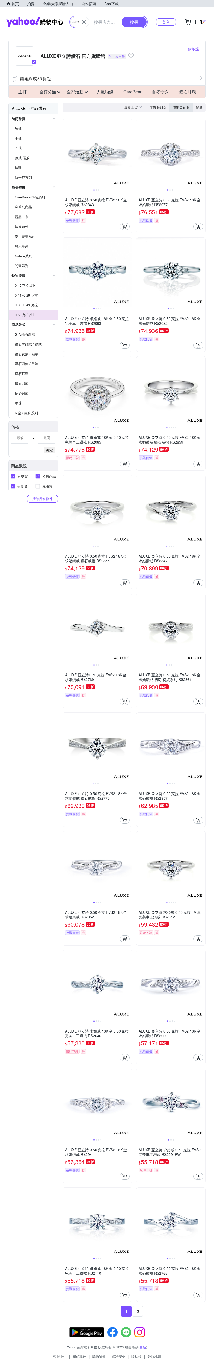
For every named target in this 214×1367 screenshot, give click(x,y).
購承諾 (193, 49)
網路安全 (118, 1356)
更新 (142, 1347)
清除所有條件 (42, 498)
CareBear (132, 92)
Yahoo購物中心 (34, 22)
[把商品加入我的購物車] (125, 226)
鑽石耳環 (187, 92)
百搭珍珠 (160, 92)
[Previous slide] (66, 153)
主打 (22, 92)
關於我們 (79, 1356)
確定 (49, 449)
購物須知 (99, 1356)
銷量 (199, 107)
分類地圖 (154, 1356)
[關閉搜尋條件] (84, 22)
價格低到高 (157, 107)
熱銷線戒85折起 (35, 78)
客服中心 (60, 1356)
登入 (166, 22)
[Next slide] (128, 153)
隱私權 (136, 1356)
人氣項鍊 (105, 92)
